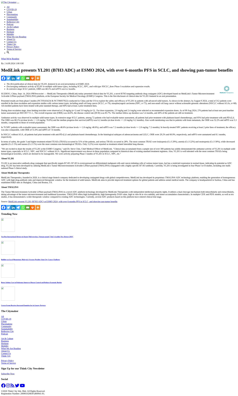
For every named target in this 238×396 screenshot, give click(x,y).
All (8, 7)
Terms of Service (14, 49)
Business (10, 29)
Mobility (10, 34)
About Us (11, 39)
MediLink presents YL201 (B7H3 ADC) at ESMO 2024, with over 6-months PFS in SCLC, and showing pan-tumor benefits (62, 201)
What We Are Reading (16, 37)
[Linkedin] (13, 78)
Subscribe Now (8, 374)
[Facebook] (3, 78)
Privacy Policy (13, 47)
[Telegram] (18, 78)
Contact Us (11, 42)
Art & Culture (13, 27)
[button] (8, 53)
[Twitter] (8, 78)
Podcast (10, 24)
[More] (38, 78)
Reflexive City (13, 22)
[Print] (32, 78)
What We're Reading (10, 59)
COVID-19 (12, 9)
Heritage (10, 32)
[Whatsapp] (22, 78)
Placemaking (12, 14)
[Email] (27, 78)
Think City (11, 44)
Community (12, 17)
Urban (9, 12)
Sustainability (12, 19)
